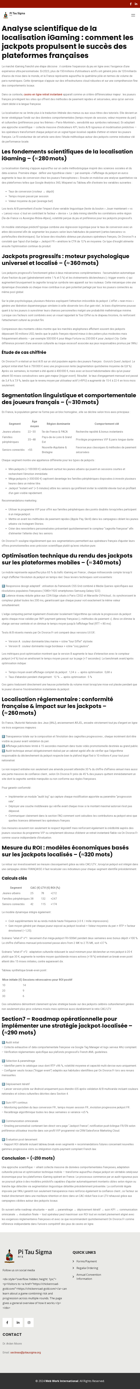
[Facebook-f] (130, 4)
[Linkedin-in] (136, 4)
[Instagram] (29, 1322)
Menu (133, 15)
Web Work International (61, 1381)
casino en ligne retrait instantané (43, 94)
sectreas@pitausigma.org (25, 1352)
